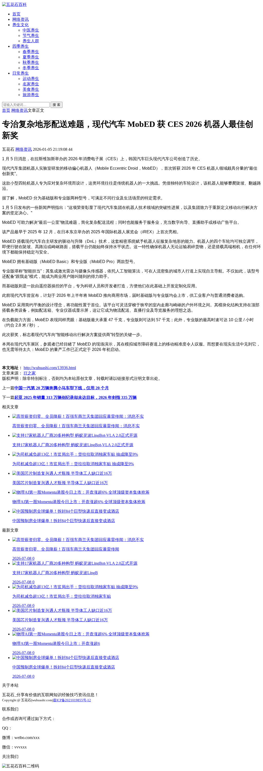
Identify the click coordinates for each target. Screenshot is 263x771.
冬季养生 (31, 68)
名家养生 (31, 84)
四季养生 (20, 46)
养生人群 (31, 41)
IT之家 (30, 373)
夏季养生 (31, 57)
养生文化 (20, 25)
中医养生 (31, 30)
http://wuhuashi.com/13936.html (50, 368)
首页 (16, 14)
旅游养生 (31, 95)
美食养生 (31, 89)
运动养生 (31, 78)
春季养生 (31, 51)
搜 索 (56, 105)
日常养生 (20, 73)
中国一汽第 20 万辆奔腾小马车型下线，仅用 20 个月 (61, 388)
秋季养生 (31, 62)
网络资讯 (20, 19)
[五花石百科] (14, 4)
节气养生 (31, 35)
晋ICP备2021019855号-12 (72, 700)
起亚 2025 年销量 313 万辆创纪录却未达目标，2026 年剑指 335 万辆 (75, 397)
